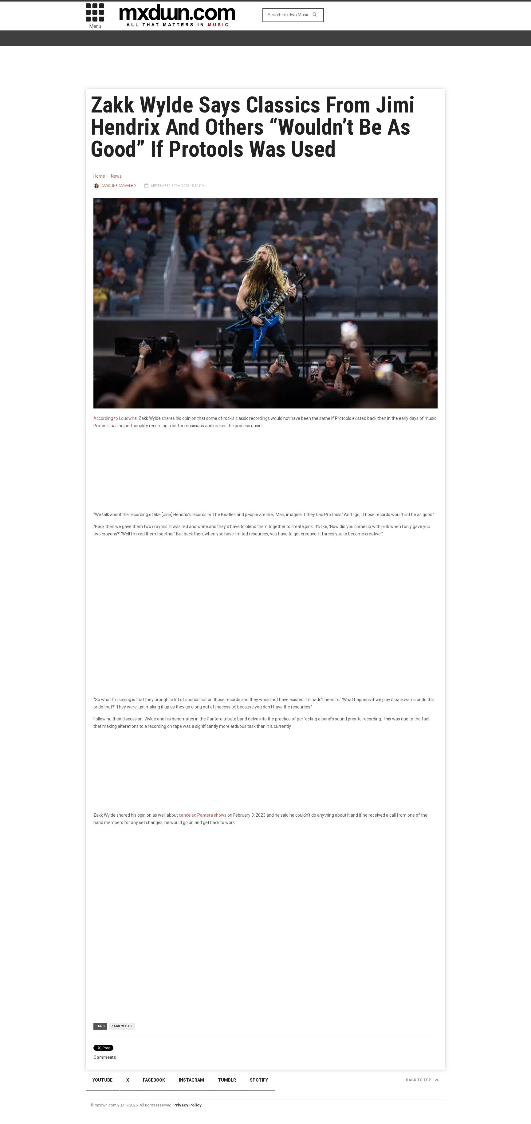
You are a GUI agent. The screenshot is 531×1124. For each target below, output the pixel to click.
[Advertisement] (265, 890)
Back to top (419, 1080)
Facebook (154, 1080)
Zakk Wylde (121, 1026)
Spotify (259, 1080)
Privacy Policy (187, 1105)
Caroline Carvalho (118, 186)
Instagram (191, 1080)
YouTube (102, 1080)
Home (99, 176)
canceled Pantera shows (202, 815)
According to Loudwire (115, 418)
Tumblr (227, 1080)
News (116, 176)
